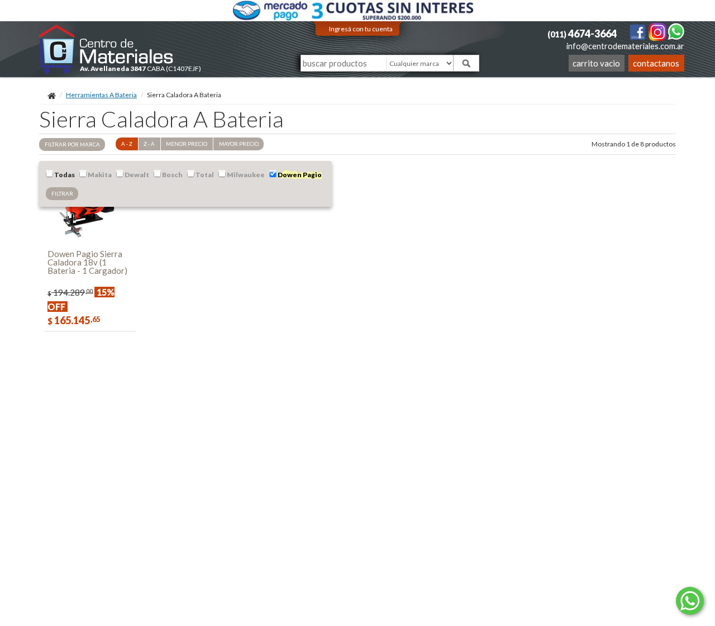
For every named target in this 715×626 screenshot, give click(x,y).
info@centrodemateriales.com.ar (625, 46)
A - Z (126, 144)
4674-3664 (582, 33)
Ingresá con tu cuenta (361, 29)
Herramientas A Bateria (101, 95)
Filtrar (62, 194)
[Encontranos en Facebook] (638, 31)
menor (186, 144)
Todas (64, 174)
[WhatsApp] (676, 31)
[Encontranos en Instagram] (658, 31)
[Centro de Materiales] (106, 49)
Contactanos (656, 63)
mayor (239, 144)
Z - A (149, 144)
